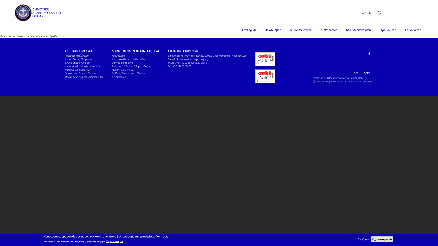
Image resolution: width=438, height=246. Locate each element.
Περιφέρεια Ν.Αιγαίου (77, 55)
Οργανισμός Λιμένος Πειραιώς (81, 73)
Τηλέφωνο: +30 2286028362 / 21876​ (187, 62)
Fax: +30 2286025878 (179, 66)
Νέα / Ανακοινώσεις (359, 30)
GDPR (367, 73)
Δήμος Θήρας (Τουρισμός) (79, 59)
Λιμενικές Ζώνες (301, 30)
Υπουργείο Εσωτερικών (78, 69)
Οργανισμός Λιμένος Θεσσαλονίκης (84, 76)
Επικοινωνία (413, 30)
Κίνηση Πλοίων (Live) (123, 69)
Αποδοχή (363, 239)
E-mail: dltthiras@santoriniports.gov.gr (188, 59)
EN (369, 13)
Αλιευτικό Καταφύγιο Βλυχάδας (129, 59)
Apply (379, 13)
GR (364, 13)
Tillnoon (331, 77)
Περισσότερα (114, 241)
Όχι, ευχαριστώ (382, 239)
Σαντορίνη (249, 30)
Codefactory (356, 77)
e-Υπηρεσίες (328, 30)
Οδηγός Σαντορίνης (122, 62)
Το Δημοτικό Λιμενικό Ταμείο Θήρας (131, 66)
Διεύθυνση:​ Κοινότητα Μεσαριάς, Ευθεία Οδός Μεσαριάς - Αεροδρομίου (207, 55)
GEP (356, 73)
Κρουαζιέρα (388, 30)
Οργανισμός (273, 30)
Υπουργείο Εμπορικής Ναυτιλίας (83, 66)
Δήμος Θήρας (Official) (77, 62)
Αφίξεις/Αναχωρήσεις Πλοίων (128, 73)
